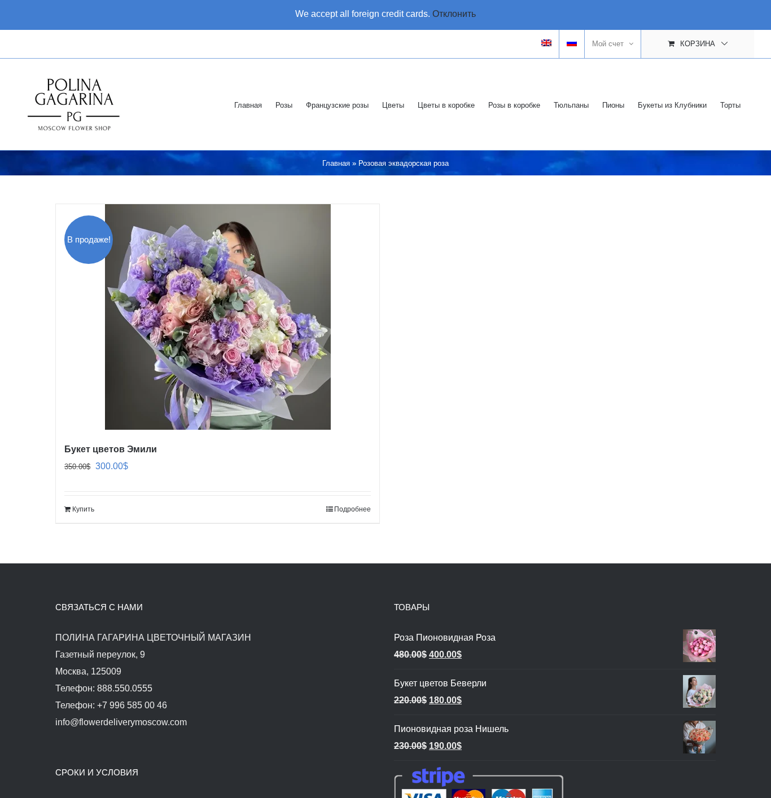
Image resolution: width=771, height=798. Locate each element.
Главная (336, 163)
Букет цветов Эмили (110, 449)
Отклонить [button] (454, 14)
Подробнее (352, 509)
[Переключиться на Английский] (546, 44)
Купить (83, 509)
